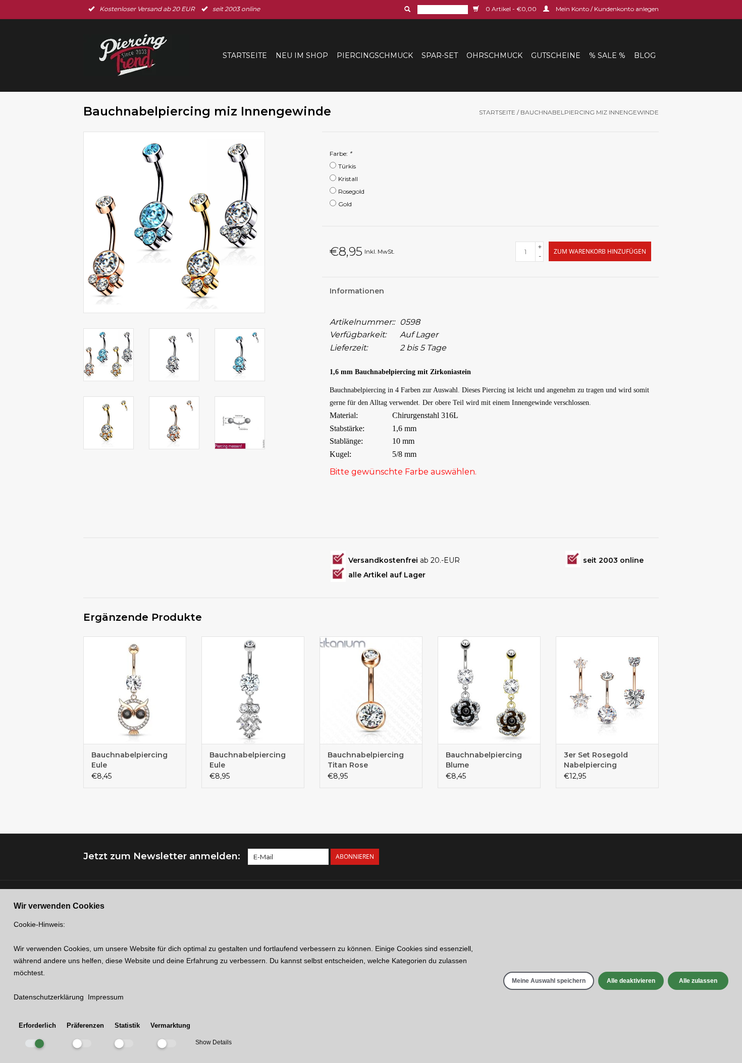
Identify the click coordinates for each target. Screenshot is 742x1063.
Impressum (106, 997)
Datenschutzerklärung (49, 997)
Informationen (357, 291)
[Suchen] (406, 9)
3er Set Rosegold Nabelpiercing (596, 760)
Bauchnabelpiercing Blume (484, 760)
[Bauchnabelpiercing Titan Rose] (371, 690)
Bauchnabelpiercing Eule (129, 760)
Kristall (348, 179)
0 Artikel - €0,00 (511, 9)
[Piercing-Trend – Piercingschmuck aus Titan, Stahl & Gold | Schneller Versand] (139, 55)
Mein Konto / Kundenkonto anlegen (606, 9)
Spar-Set (439, 55)
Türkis (347, 166)
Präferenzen (85, 1025)
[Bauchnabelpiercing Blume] (489, 690)
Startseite (245, 55)
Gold (345, 204)
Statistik (127, 1025)
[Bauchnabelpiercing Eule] (134, 690)
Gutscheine (555, 55)
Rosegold (351, 191)
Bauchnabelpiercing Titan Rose (366, 760)
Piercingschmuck (375, 55)
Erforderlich (37, 1025)
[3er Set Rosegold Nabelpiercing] (607, 690)
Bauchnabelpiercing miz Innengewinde (589, 112)
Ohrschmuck (494, 55)
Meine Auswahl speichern (549, 980)
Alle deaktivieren (631, 980)
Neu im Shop (302, 55)
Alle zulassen (698, 980)
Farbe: (341, 153)
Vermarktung (170, 1025)
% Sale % (607, 55)
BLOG (645, 55)
